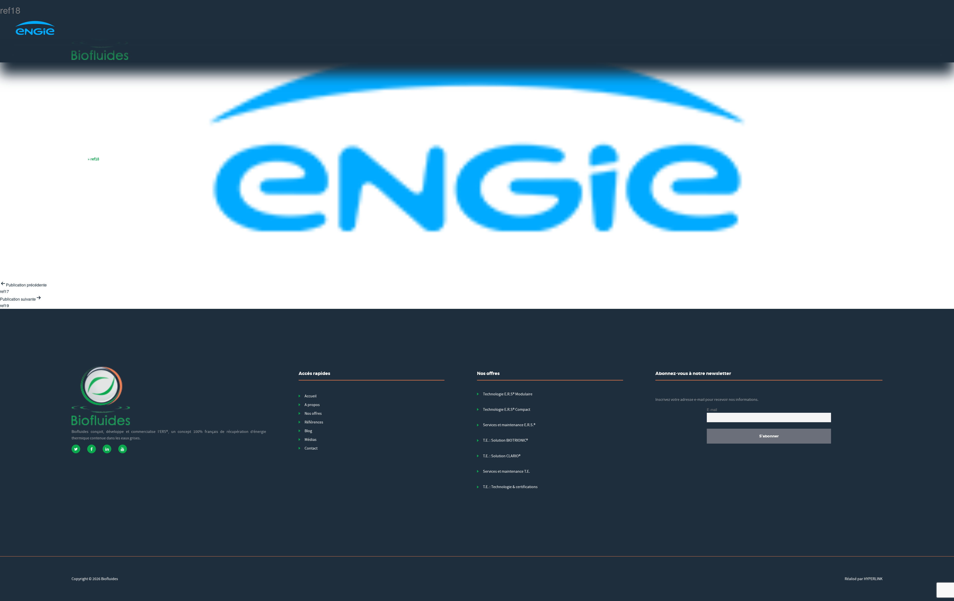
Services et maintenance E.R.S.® (509, 424)
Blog (308, 430)
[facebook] (91, 449)
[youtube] (122, 449)
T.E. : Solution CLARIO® (501, 456)
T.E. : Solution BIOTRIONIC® (505, 440)
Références (314, 422)
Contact (311, 448)
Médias (311, 439)
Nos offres (313, 413)
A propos (312, 404)
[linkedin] (107, 449)
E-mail (712, 409)
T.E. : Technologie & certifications (510, 486)
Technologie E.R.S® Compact (506, 409)
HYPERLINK (873, 578)
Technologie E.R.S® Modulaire (507, 394)
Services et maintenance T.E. (506, 471)
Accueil (81, 159)
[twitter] (76, 449)
